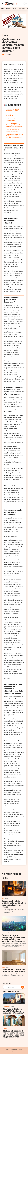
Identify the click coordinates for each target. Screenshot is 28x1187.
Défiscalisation (6, 1006)
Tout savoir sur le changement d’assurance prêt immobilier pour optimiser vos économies (13, 938)
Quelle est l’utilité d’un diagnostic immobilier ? (12, 110)
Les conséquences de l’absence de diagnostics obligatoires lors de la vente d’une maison (14, 136)
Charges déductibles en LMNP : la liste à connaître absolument (13, 1011)
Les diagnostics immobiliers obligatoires (14, 114)
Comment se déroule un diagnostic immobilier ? (12, 130)
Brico (3, 898)
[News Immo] (11, 3)
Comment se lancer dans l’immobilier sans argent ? (14, 970)
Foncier (3, 967)
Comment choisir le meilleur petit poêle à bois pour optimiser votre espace (14, 904)
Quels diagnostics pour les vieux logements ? (13, 119)
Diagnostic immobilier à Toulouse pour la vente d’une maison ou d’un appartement (14, 125)
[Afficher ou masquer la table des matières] (22, 105)
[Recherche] (21, 3)
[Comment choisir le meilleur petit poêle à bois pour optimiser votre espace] (14, 888)
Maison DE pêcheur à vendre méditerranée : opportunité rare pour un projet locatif (13, 1034)
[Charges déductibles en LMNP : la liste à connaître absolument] (14, 998)
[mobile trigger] (3, 3)
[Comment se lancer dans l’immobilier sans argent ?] (14, 957)
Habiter (6, 35)
